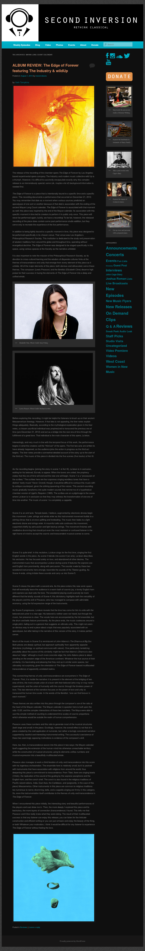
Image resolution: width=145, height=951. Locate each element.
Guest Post (120, 265)
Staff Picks (114, 336)
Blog (37, 44)
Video (48, 44)
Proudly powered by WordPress (72, 941)
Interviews (114, 270)
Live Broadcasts (117, 283)
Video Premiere (117, 350)
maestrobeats (41, 76)
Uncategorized (116, 345)
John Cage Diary (114, 274)
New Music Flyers (118, 301)
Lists (129, 278)
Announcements (121, 248)
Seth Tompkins (22, 82)
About (83, 44)
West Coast (115, 361)
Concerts (115, 254)
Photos (59, 44)
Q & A (111, 326)
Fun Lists (122, 261)
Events (71, 44)
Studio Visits (114, 341)
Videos (111, 356)
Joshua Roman (116, 278)
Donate (94, 44)
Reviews (23, 927)
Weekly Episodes (21, 44)
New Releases (119, 306)
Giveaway (109, 266)
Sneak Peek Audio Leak (119, 331)
